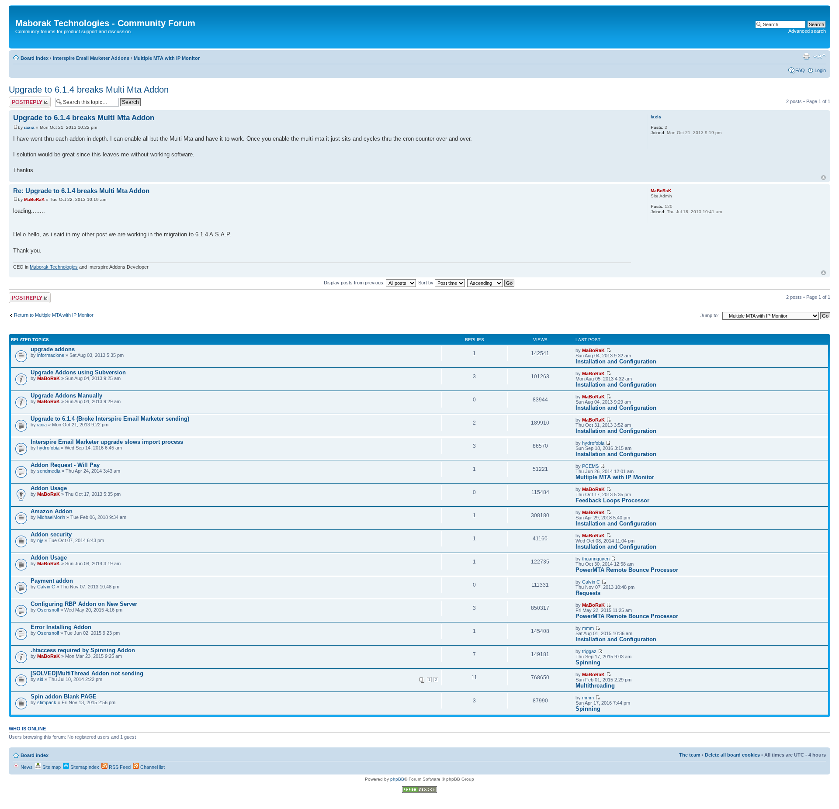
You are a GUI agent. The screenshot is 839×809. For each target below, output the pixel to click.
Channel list (152, 767)
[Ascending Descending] (491, 282)
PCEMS (590, 466)
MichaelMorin (51, 517)
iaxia (29, 127)
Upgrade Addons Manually (66, 395)
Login (820, 70)
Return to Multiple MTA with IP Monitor (54, 315)
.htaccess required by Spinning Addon (83, 650)
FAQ (800, 70)
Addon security (51, 534)
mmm (588, 628)
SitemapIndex (84, 767)
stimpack (46, 702)
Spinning (588, 662)
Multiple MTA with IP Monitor (167, 58)
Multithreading (595, 685)
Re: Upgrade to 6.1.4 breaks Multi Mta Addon (81, 190)
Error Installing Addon (61, 627)
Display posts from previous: (355, 282)
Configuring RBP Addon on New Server (84, 604)
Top (823, 177)
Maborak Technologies (54, 267)
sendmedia (48, 471)
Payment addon (52, 580)
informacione (50, 355)
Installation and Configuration (616, 361)
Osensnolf (48, 609)
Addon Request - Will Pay (65, 465)
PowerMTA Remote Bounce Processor (627, 570)
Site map (51, 767)
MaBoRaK (34, 199)
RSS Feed (119, 767)
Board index (35, 58)
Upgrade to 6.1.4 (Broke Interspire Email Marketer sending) (110, 418)
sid (40, 679)
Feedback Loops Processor (612, 500)
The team (689, 754)
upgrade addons (53, 349)
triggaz (589, 651)
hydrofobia (48, 447)
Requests (588, 593)
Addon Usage (49, 488)
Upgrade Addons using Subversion (78, 372)
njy (40, 540)
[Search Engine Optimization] (419, 791)
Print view (806, 56)
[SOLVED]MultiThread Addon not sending (87, 673)
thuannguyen (596, 558)
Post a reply (21, 99)
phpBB (397, 779)
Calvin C (46, 586)
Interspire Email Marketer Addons (91, 58)
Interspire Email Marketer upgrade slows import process (107, 442)
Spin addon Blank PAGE (64, 696)
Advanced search (807, 31)
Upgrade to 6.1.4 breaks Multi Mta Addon (89, 89)
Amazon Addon (52, 511)
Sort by (426, 282)
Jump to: (709, 315)
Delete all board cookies (732, 754)
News (26, 767)
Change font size (819, 56)
